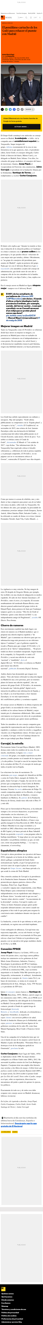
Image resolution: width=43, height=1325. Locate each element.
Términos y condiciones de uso (13, 1309)
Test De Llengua (21, 13)
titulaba (20, 425)
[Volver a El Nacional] (20, 17)
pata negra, (13, 775)
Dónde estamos (7, 1300)
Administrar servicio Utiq (11, 1322)
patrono (24, 797)
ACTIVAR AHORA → (21, 127)
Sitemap (4, 1306)
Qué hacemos (6, 1297)
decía (23, 660)
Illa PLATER (31, 13)
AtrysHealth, (14, 1012)
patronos (9, 1023)
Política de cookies (8, 1316)
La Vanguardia (5, 1132)
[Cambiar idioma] (35, 17)
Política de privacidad (10, 1312)
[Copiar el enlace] (22, 109)
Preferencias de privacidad (12, 1319)
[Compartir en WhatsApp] (6, 109)
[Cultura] (3, 17)
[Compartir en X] (2, 109)
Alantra (25, 978)
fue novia (18, 789)
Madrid (15, 1132)
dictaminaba (11, 442)
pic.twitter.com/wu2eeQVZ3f (20, 316)
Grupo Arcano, (16, 868)
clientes (8, 1017)
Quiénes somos (7, 1294)
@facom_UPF (27, 296)
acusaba (35, 617)
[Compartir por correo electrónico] (18, 109)
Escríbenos (5, 1303)
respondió (19, 834)
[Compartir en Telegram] (10, 109)
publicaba (12, 668)
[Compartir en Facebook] (14, 109)
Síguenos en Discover (8, 13)
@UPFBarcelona (14, 299)
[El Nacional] (21, 1289)
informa (9, 147)
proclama (14, 1048)
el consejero (10, 992)
